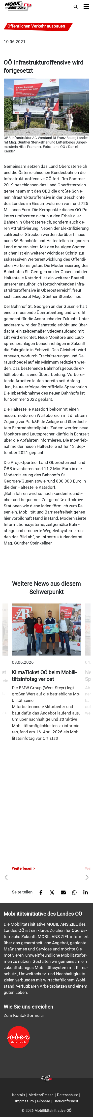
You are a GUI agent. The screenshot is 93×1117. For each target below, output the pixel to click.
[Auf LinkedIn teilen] (83, 894)
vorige (6, 878)
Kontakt (18, 1095)
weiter (87, 878)
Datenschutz (67, 1095)
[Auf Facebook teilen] (39, 894)
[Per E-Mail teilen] (61, 894)
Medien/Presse (41, 1095)
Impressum (24, 1101)
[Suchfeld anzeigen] (76, 7)
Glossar (43, 1101)
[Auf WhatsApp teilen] (72, 894)
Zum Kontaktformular (24, 1015)
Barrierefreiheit (66, 1101)
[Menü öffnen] (86, 7)
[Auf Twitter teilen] (50, 894)
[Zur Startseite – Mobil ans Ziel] (18, 6)
